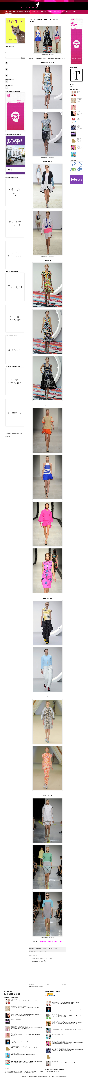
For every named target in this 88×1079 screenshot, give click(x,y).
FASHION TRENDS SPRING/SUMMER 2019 (79, 147)
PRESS (62, 11)
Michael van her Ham (58, 950)
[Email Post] (49, 948)
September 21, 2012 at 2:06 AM (46, 958)
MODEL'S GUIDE (56, 11)
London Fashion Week (51, 950)
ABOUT (10, 11)
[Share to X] (54, 948)
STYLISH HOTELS (68, 11)
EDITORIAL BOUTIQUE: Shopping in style (79, 133)
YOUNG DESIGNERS (8, 13)
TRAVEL (74, 11)
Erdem (38, 950)
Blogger (64, 1076)
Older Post (64, 984)
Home (6, 11)
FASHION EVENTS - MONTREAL (58, 1021)
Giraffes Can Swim (35, 958)
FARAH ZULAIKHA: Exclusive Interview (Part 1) (79, 127)
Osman (64, 950)
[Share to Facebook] (55, 948)
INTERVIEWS (50, 11)
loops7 (57, 1076)
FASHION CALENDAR (79, 153)
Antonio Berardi (34, 950)
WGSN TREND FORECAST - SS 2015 (59, 1028)
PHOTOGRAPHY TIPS (15, 1060)
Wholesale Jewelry (9, 52)
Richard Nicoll (36, 951)
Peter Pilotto (31, 951)
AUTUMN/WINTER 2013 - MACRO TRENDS (79, 100)
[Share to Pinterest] (56, 948)
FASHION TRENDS (78, 119)
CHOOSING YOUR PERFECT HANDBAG (79, 140)
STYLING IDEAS (55, 1061)
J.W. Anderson (42, 950)
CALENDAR (21, 11)
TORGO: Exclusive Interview (57, 1007)
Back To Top (47, 945)
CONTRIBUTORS (27, 11)
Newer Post (31, 984)
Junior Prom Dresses (9, 48)
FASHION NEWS (43, 11)
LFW (46, 950)
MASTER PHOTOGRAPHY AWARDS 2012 (79, 113)
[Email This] (51, 948)
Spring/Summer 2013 (42, 951)
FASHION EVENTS (35, 11)
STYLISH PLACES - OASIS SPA (58, 1034)
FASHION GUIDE (78, 92)
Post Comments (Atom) (38, 986)
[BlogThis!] (52, 948)
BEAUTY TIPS (15, 11)
